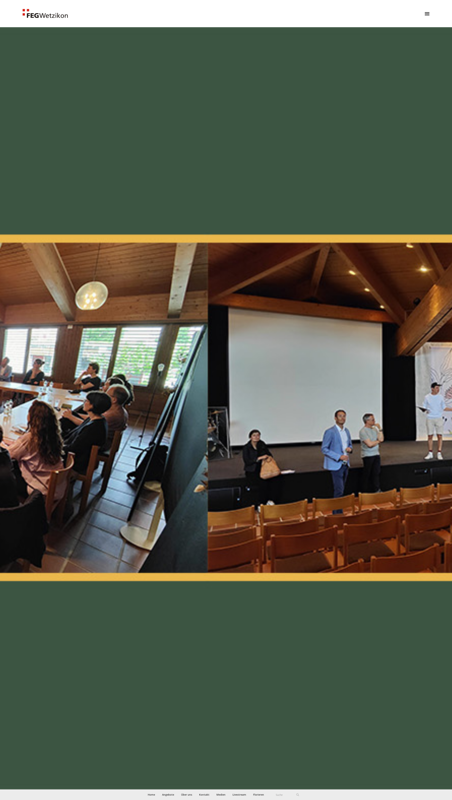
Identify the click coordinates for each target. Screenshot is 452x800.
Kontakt (204, 794)
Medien (220, 794)
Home (151, 794)
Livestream (239, 794)
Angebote (168, 794)
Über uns (186, 794)
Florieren (258, 794)
